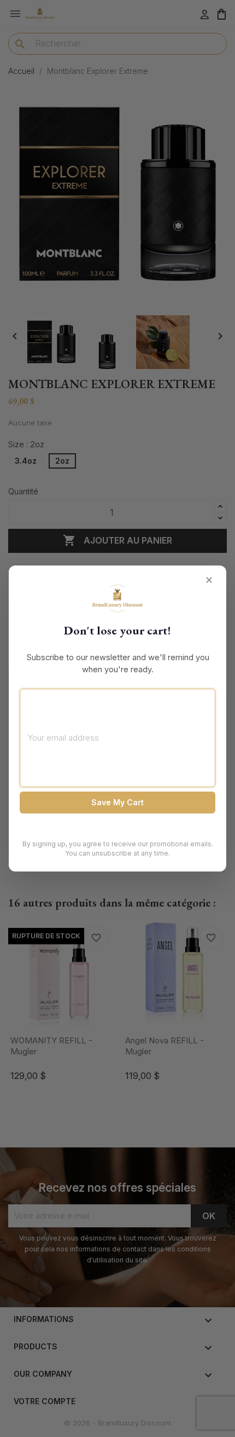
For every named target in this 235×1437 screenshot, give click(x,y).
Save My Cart (117, 802)
